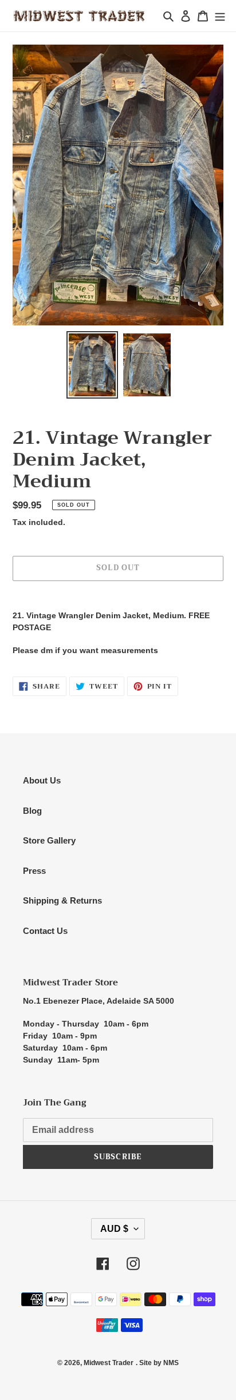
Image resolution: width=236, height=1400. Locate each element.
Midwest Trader (108, 1363)
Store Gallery (49, 840)
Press (34, 871)
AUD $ (114, 1229)
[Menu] (220, 15)
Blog (32, 811)
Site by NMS (159, 1363)
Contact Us (45, 931)
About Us (42, 780)
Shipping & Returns (62, 900)
